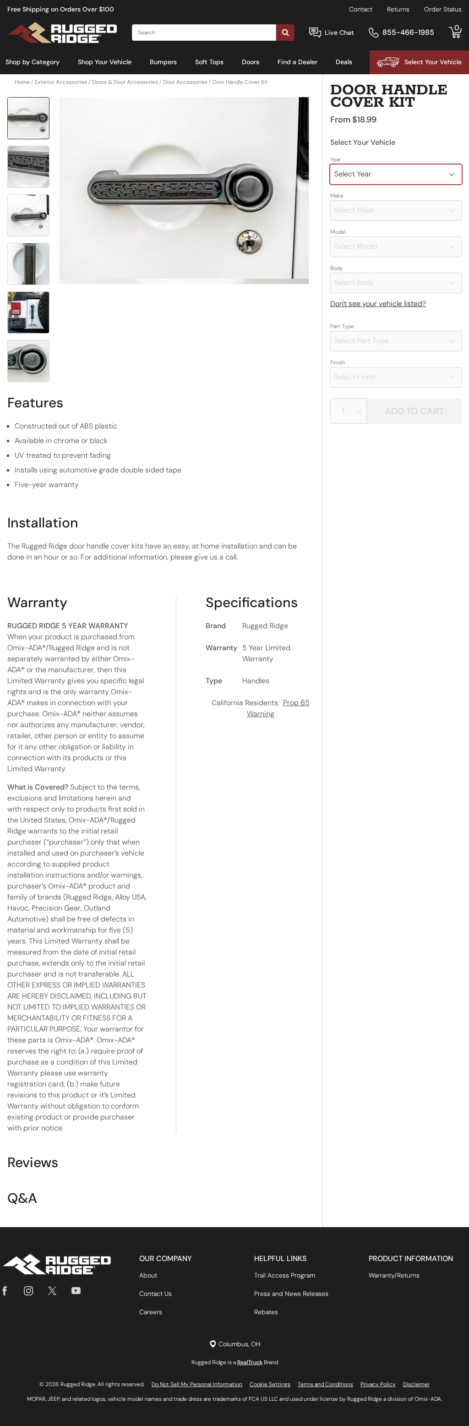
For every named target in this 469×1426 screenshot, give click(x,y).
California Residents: (261, 708)
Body (336, 268)
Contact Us (155, 1293)
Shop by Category (32, 62)
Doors (250, 62)
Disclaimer (416, 1384)
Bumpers (163, 62)
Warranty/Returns (394, 1275)
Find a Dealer (297, 62)
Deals (344, 62)
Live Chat (339, 32)
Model (338, 232)
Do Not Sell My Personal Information (197, 1384)
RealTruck (249, 1362)
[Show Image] (28, 118)
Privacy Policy (378, 1384)
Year (335, 159)
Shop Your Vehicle (104, 62)
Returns (398, 9)
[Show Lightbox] (184, 191)
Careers (150, 1312)
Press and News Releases (291, 1293)
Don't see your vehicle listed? (378, 303)
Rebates (266, 1312)
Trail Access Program (284, 1275)
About (148, 1275)
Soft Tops (209, 62)
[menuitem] (32, 62)
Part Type (342, 326)
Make (337, 195)
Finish (337, 362)
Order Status (443, 9)
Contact (360, 9)
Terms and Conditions (325, 1384)
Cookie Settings (270, 1384)
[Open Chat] (315, 32)
